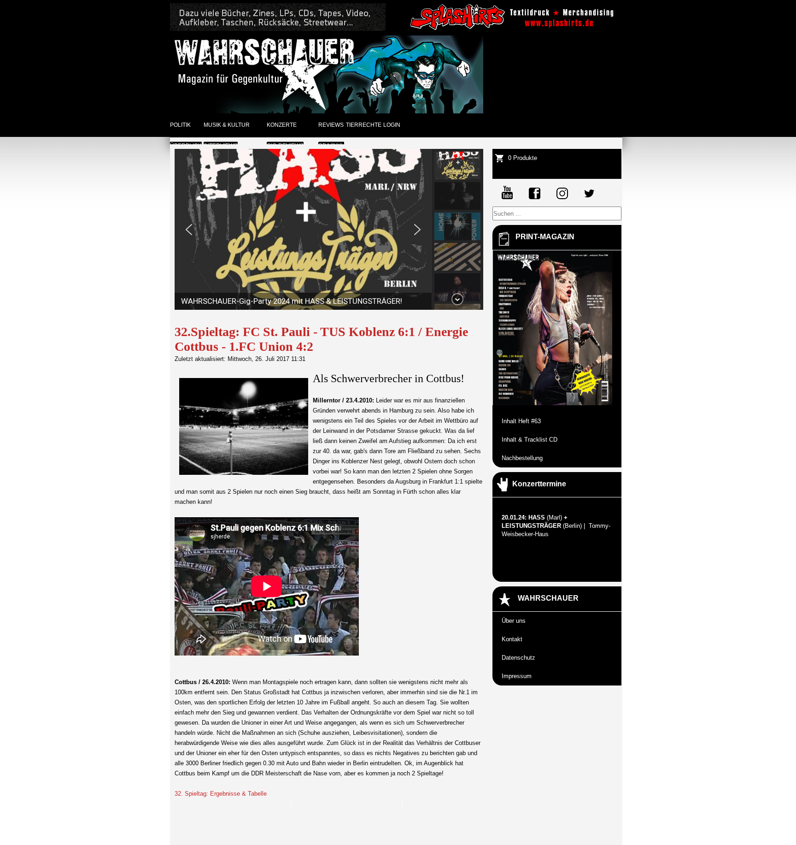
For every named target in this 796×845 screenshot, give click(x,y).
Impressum (517, 676)
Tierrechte (363, 125)
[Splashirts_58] (513, 28)
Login (391, 125)
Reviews (331, 125)
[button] (188, 229)
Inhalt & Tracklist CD (529, 439)
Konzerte (282, 125)
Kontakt (512, 639)
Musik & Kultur (227, 125)
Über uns (514, 620)
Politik (180, 125)
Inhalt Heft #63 (521, 421)
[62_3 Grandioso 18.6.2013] (278, 28)
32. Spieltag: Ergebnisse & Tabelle (221, 793)
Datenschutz (518, 657)
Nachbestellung (522, 458)
